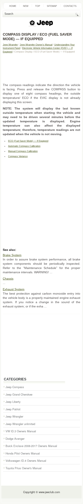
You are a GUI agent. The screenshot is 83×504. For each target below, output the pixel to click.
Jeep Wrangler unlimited (20, 424)
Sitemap (52, 6)
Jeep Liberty (13, 402)
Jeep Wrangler (10, 44)
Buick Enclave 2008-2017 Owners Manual (31, 446)
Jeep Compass (15, 387)
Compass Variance (18, 156)
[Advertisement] (41, 68)
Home (12, 6)
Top (37, 6)
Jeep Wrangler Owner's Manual (36, 44)
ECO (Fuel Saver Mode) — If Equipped (28, 141)
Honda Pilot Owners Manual (23, 453)
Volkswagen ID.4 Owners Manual (26, 461)
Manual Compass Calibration (23, 151)
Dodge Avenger (15, 439)
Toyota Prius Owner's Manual (24, 468)
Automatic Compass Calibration (24, 146)
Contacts (70, 6)
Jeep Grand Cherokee (19, 394)
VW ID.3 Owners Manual (21, 431)
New (25, 6)
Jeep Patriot (13, 409)
